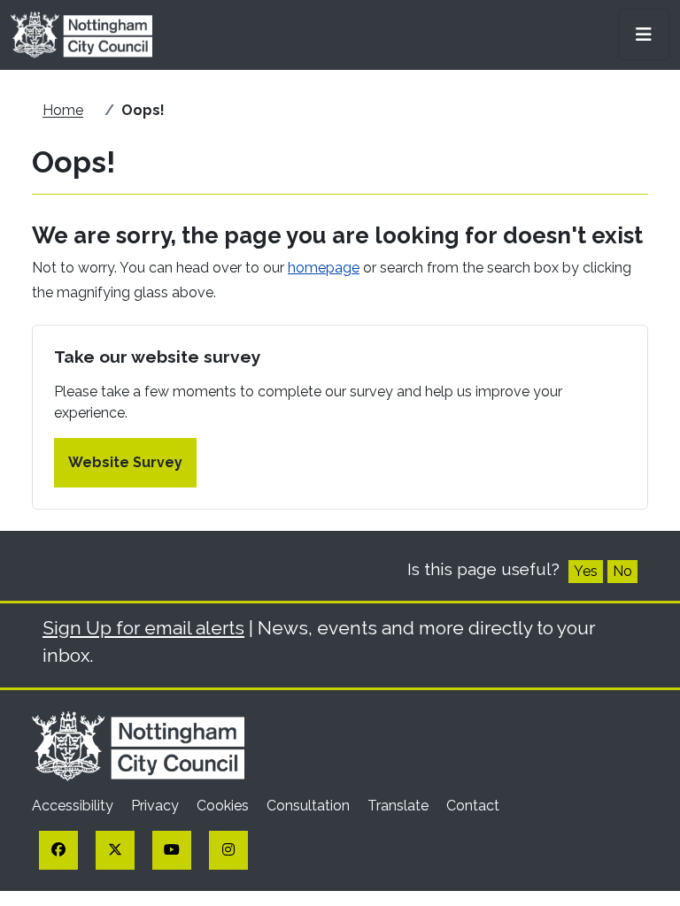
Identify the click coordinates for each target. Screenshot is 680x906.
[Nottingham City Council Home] (138, 744)
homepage (323, 267)
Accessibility (74, 805)
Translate (399, 805)
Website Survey (125, 462)
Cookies (224, 805)
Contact (472, 805)
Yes (586, 571)
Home (62, 110)
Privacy (156, 805)
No (622, 571)
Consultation (310, 805)
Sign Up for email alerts (143, 628)
